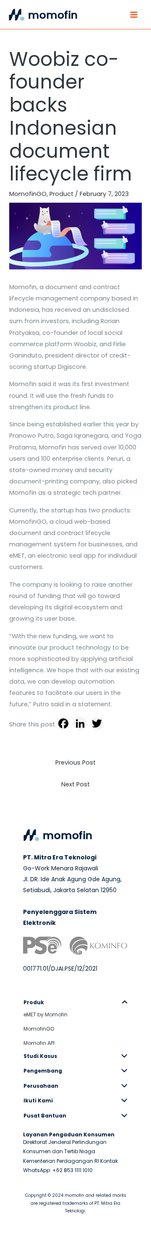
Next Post (75, 784)
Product (61, 194)
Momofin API (39, 1043)
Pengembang (42, 1070)
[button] (75, 1002)
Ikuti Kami (38, 1100)
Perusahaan (40, 1085)
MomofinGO (28, 194)
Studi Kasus (40, 1056)
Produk (33, 1002)
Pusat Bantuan (44, 1115)
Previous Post (75, 762)
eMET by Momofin (45, 1014)
